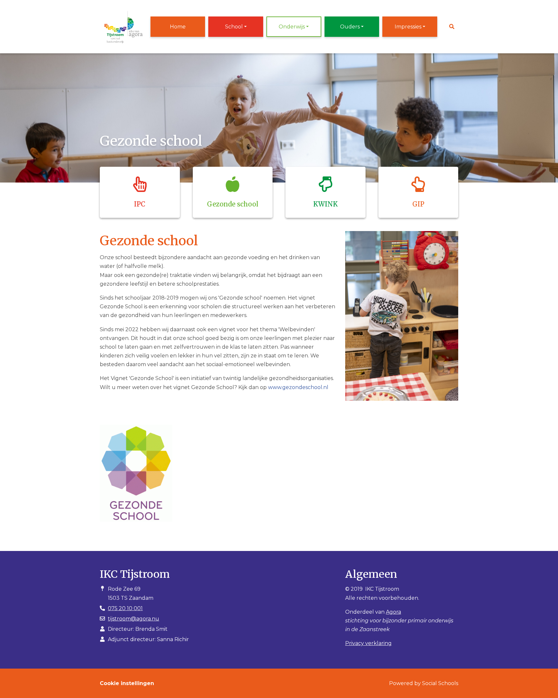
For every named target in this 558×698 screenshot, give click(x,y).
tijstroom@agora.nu (133, 619)
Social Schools (440, 683)
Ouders (350, 27)
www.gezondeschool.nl (298, 387)
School (234, 27)
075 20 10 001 (125, 608)
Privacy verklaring (368, 643)
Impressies (408, 27)
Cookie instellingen (127, 683)
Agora (393, 612)
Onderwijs (292, 27)
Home (178, 27)
